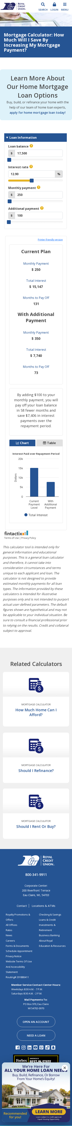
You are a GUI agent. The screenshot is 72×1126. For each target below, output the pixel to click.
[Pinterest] (42, 1047)
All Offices (11, 925)
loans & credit (47, 919)
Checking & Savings (50, 914)
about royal (46, 940)
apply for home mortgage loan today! (37, 112)
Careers (10, 940)
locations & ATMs (43, 906)
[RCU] (13, 5)
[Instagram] (24, 1047)
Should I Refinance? (36, 770)
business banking (49, 935)
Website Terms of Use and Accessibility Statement (19, 966)
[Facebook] (18, 1047)
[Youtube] (36, 1047)
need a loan (36, 1035)
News (9, 935)
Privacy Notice (14, 956)
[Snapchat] (53, 1047)
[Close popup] (65, 1068)
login (54, 9)
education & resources (52, 946)
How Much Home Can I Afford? (36, 712)
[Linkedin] (30, 1047)
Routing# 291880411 (17, 977)
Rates (9, 930)
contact (22, 906)
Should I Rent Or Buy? (36, 826)
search (43, 9)
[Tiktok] (47, 1047)
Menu (65, 9)
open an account (36, 1022)
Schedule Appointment (19, 951)
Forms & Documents (17, 946)
